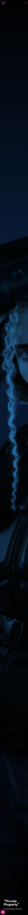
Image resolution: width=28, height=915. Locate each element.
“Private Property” (11, 903)
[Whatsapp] (3, 912)
